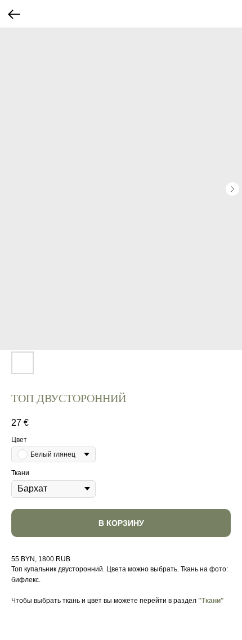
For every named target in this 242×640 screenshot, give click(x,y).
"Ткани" (211, 601)
